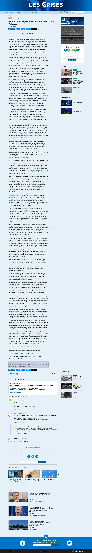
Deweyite (25, 43)
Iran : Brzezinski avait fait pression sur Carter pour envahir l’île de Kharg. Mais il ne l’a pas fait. (78, 73)
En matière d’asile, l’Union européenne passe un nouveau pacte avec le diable (78, 378)
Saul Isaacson (35, 229)
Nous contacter (11, 551)
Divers (13, 15)
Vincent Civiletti (27, 229)
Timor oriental (32, 289)
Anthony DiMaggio (18, 137)
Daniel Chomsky (32, 119)
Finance (74, 78)
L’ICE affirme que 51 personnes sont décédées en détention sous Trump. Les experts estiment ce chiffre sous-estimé (78, 396)
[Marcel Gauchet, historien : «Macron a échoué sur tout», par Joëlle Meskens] (18, 497)
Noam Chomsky (13, 26)
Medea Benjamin (12, 195)
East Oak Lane (25, 41)
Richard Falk (26, 135)
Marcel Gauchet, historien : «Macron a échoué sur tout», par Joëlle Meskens (39, 493)
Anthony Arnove (28, 219)
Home (9, 15)
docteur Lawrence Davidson (15, 101)
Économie (75, 383)
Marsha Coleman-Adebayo (31, 195)
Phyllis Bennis (20, 195)
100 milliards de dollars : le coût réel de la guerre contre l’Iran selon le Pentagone (78, 90)
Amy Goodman (28, 132)
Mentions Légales (43, 551)
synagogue (21, 278)
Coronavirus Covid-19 (77, 102)
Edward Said (20, 135)
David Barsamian (20, 132)
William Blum (11, 200)
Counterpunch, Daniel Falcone (20, 33)
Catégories (19, 12)
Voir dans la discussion (15, 392)
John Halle (27, 137)
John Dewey (16, 311)
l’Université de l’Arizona (18, 157)
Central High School (19, 333)
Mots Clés (26, 12)
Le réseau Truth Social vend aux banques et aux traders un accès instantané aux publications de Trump (78, 82)
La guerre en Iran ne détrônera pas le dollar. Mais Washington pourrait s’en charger (78, 387)
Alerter (22, 409)
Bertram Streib (17, 111)
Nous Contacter (36, 12)
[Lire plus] (28, 366)
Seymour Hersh (19, 200)
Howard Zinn (41, 135)
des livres (22, 167)
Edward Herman (33, 135)
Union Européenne (77, 111)
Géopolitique (41, 515)
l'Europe (74, 375)
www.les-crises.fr (27, 356)
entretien (15, 219)
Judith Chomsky (28, 117)
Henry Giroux (20, 216)
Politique (41, 501)
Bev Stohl (41, 154)
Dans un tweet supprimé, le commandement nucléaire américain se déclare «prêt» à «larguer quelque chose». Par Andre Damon (40, 523)
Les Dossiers (11, 12)
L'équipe (18, 551)
